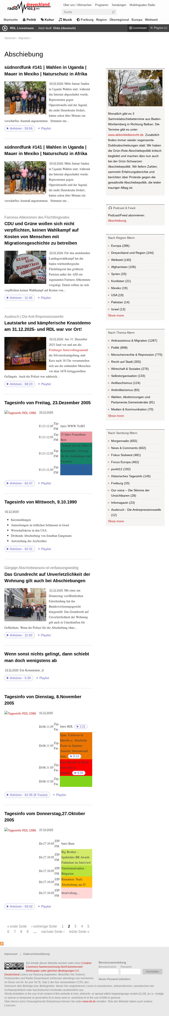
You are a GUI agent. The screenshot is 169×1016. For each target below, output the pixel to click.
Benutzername (107, 966)
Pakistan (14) (126, 303)
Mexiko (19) (124, 289)
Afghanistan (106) (131, 267)
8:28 (80, 773)
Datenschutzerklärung (36, 953)
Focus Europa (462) (130, 463)
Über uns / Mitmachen (77, 5)
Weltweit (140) (127, 260)
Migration (24, 38)
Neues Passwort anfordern (114, 979)
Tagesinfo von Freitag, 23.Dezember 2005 (47, 402)
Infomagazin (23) (131, 503)
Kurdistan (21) (127, 281)
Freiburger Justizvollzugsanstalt (68, 350)
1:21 (82, 726)
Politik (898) (123, 348)
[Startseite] (35, 8)
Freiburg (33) (126, 484)
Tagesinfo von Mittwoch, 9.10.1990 (40, 502)
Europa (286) (125, 246)
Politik (31, 19)
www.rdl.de (89, 1001)
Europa (137, 19)
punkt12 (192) (126, 470)
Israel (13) (122, 310)
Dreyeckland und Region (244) (136, 253)
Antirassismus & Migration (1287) (136, 341)
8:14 (76, 756)
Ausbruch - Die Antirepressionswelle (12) (136, 513)
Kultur (49, 19)
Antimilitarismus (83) (136, 391)
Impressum (11, 953)
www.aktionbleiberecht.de (125, 135)
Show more (116, 315)
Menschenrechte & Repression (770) (136, 355)
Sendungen (119, 5)
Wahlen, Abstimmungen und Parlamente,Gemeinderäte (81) (136, 400)
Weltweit (151, 19)
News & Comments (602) (136, 448)
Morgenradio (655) (133, 441)
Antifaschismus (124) (136, 384)
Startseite (11, 19)
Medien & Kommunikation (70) (136, 410)
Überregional (119, 19)
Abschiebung (117, 220)
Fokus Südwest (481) (132, 455)
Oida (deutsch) (64, 28)
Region (101, 19)
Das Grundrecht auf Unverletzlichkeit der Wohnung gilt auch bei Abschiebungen (47, 574)
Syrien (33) (123, 274)
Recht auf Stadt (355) (130, 362)
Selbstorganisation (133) (136, 377)
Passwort (126, 966)
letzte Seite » (79, 932)
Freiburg (87, 19)
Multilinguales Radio (142, 5)
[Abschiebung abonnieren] (2, 944)
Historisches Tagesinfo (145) (136, 477)
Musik (67, 19)
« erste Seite (17, 926)
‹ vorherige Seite (44, 926)
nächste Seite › (52, 932)
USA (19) (121, 296)
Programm (101, 5)
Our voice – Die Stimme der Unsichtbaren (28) (133, 493)
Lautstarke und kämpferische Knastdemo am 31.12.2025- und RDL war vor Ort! (47, 323)
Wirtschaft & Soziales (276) (136, 369)
